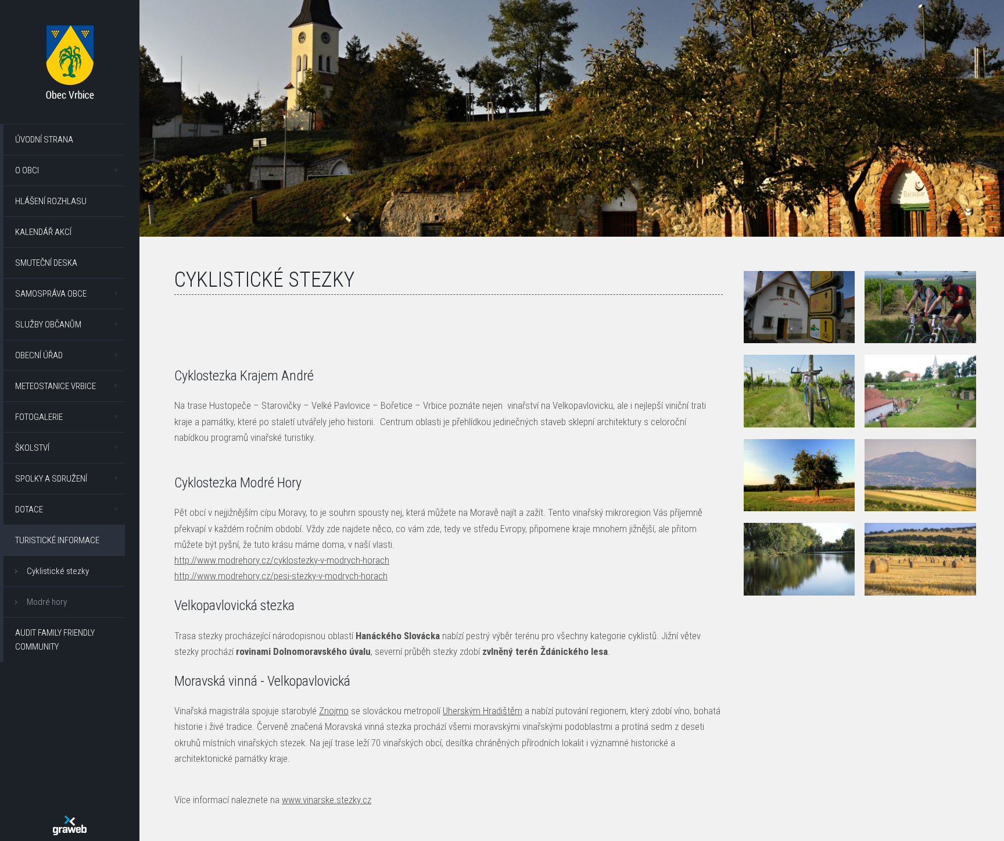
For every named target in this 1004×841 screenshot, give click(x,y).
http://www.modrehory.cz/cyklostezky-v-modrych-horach (281, 560)
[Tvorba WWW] (69, 825)
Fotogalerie (39, 417)
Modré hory (47, 602)
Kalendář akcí (43, 232)
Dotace (29, 509)
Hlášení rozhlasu (51, 201)
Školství (32, 448)
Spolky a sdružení (51, 478)
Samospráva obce (51, 293)
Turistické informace (57, 540)
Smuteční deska (46, 263)
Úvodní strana (44, 139)
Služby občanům (48, 324)
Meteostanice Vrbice (55, 386)
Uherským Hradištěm (482, 711)
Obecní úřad (39, 355)
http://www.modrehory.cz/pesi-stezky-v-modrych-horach (281, 576)
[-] (799, 307)
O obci (27, 170)
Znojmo (334, 711)
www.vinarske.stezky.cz (326, 800)
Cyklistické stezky (58, 571)
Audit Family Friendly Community (55, 640)
